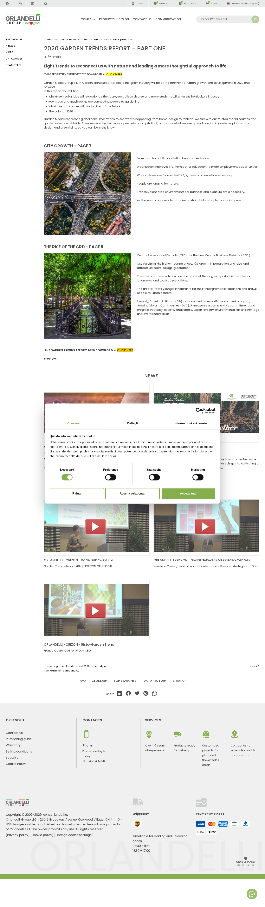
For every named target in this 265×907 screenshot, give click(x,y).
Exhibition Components (64, 670)
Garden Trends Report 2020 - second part (82, 666)
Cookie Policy (16, 764)
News (73, 39)
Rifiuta (76, 493)
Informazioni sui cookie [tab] (191, 423)
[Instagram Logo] (20, 3)
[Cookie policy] (41, 835)
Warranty (13, 745)
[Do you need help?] (252, 894)
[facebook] (128, 694)
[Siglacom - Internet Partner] (245, 865)
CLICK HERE (125, 350)
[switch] (110, 477)
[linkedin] (119, 694)
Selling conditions (19, 751)
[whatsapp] (154, 694)
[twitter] (137, 694)
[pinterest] (145, 694)
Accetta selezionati (132, 493)
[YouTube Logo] (45, 3)
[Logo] (27, 19)
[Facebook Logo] (7, 3)
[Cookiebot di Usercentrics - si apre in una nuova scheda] (199, 410)
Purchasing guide (19, 739)
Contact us (14, 733)
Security (12, 757)
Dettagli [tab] (132, 423)
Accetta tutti (188, 493)
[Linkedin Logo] (33, 3)
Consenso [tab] (74, 423)
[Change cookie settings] (73, 835)
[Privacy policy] (17, 835)
